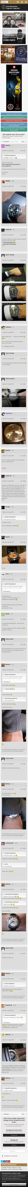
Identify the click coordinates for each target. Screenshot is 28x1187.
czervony (10, 1169)
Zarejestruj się (14, 1135)
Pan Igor (7, 507)
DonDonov (8, 327)
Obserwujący (12, 1151)
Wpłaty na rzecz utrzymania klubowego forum (14, 117)
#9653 (24, 235)
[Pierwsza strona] (2, 142)
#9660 (24, 481)
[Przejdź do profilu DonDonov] (3, 327)
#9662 (24, 542)
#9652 (24, 186)
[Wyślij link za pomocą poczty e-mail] (7, 1161)
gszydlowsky (4, 1169)
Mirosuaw (15, 1169)
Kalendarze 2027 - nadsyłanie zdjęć (14, 120)
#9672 (24, 979)
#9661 (24, 512)
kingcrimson (15, 1167)
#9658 (24, 418)
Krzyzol (7, 537)
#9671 (24, 953)
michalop (11, 136)
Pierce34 (9, 1167)
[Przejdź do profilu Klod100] (3, 451)
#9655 (24, 332)
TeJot (7, 574)
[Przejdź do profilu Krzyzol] (3, 537)
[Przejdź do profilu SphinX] (3, 614)
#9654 (24, 260)
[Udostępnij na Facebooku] (4, 1161)
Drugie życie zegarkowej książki (14, 114)
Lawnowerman (9, 843)
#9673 (24, 1010)
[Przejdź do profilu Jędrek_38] (3, 230)
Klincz (19, 1167)
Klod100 (7, 450)
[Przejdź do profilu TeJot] (3, 574)
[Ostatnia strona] (26, 142)
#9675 (24, 1083)
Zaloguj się (14, 1145)
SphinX (7, 614)
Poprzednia (6, 141)
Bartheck (7, 664)
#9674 (24, 1040)
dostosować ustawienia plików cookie (11, 1178)
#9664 (24, 619)
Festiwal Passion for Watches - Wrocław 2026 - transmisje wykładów (14, 124)
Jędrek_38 (8, 229)
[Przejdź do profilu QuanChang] (3, 414)
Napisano (8, 150)
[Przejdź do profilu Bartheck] (3, 665)
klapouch (7, 1034)
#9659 (24, 455)
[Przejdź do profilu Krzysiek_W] (3, 1005)
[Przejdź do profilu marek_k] (3, 146)
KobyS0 (20, 1169)
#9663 (24, 579)
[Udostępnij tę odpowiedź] (21, 150)
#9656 (24, 358)
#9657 (24, 384)
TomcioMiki (4, 1167)
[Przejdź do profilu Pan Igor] (3, 507)
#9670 (24, 889)
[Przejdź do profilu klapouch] (3, 1035)
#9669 (24, 848)
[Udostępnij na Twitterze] (2, 1161)
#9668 (24, 789)
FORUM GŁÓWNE (6, 137)
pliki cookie (21, 1175)
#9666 (24, 669)
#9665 (24, 644)
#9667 (24, 764)
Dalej (23, 141)
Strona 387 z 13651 (14, 141)
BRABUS (7, 181)
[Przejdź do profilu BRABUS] (3, 181)
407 (26, 1151)
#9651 (24, 150)
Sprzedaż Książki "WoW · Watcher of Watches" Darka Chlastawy (14, 129)
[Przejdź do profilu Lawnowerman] (3, 843)
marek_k (7, 145)
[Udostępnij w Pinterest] (9, 1161)
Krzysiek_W (8, 1005)
